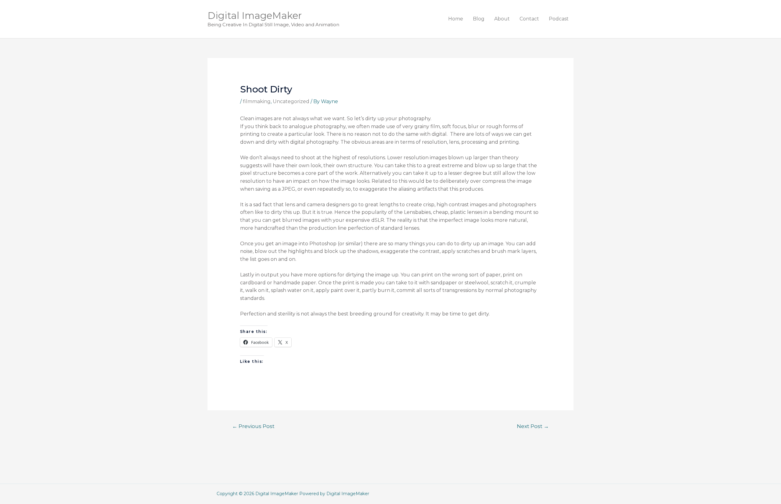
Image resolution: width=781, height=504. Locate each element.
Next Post (533, 426)
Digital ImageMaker (254, 15)
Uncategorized (291, 101)
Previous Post (253, 426)
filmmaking (257, 101)
